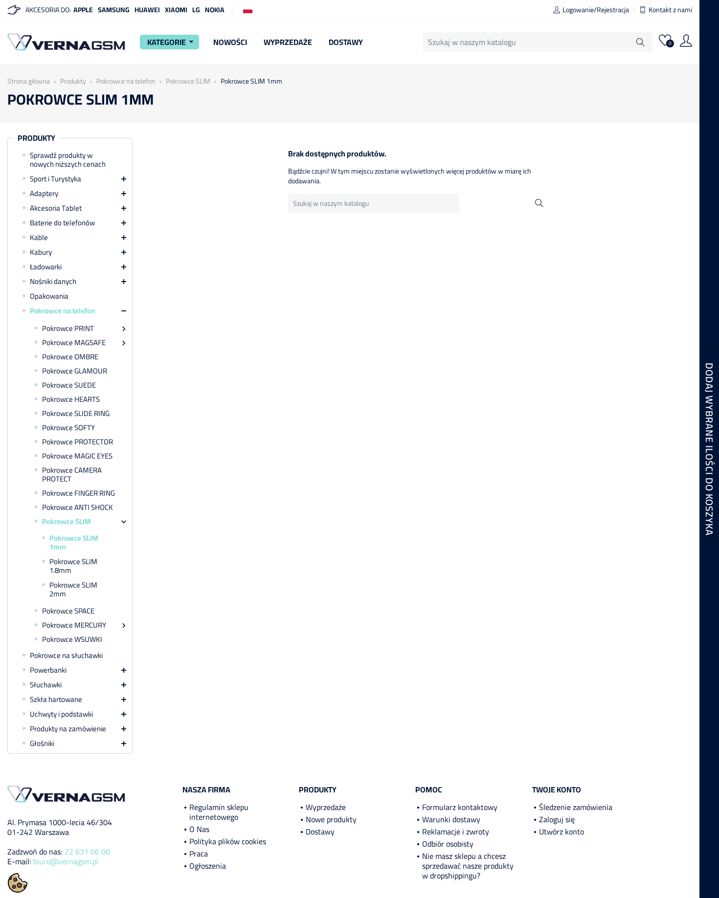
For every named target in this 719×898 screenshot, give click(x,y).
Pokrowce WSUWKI (72, 639)
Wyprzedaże (288, 42)
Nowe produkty (331, 819)
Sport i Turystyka (55, 179)
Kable (39, 237)
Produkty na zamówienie (68, 728)
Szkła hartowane (56, 699)
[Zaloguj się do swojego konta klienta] (686, 42)
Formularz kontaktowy (459, 807)
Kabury (41, 252)
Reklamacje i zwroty (455, 831)
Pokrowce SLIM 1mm (73, 542)
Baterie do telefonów (62, 223)
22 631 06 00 (87, 851)
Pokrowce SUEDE (69, 385)
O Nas (199, 829)
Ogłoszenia (207, 865)
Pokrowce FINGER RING (78, 493)
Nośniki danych (53, 281)
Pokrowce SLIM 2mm (73, 589)
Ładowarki (46, 267)
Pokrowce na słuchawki (66, 655)
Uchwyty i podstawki (61, 714)
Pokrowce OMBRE (70, 356)
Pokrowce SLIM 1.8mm (73, 566)
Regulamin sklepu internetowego (218, 812)
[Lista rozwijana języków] (247, 9)
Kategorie (172, 42)
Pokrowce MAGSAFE (74, 342)
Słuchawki (46, 684)
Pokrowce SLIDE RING (76, 413)
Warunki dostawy (451, 819)
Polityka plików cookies (227, 841)
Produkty (36, 138)
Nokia (215, 9)
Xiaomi (176, 9)
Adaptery (44, 193)
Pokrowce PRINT (68, 328)
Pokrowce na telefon (62, 311)
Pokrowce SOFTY (68, 427)
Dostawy (346, 42)
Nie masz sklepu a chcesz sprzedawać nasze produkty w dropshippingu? (468, 866)
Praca (198, 853)
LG (196, 9)
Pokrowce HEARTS (71, 399)
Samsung (114, 9)
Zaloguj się (557, 819)
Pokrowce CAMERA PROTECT (72, 474)
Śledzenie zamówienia (575, 807)
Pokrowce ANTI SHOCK (77, 507)
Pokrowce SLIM (66, 521)
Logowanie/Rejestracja (595, 9)
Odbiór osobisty (447, 843)
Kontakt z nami (670, 9)
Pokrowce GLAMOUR (74, 371)
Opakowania (49, 296)
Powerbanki (48, 670)
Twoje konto (556, 789)
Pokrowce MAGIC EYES (77, 456)
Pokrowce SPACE (68, 611)
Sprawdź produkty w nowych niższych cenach (68, 160)
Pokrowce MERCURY (74, 625)
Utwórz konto (561, 831)
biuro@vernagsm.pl (65, 861)
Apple (83, 9)
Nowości (230, 42)
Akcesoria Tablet (56, 208)
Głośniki (42, 743)
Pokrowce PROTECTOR (77, 442)
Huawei (147, 9)
